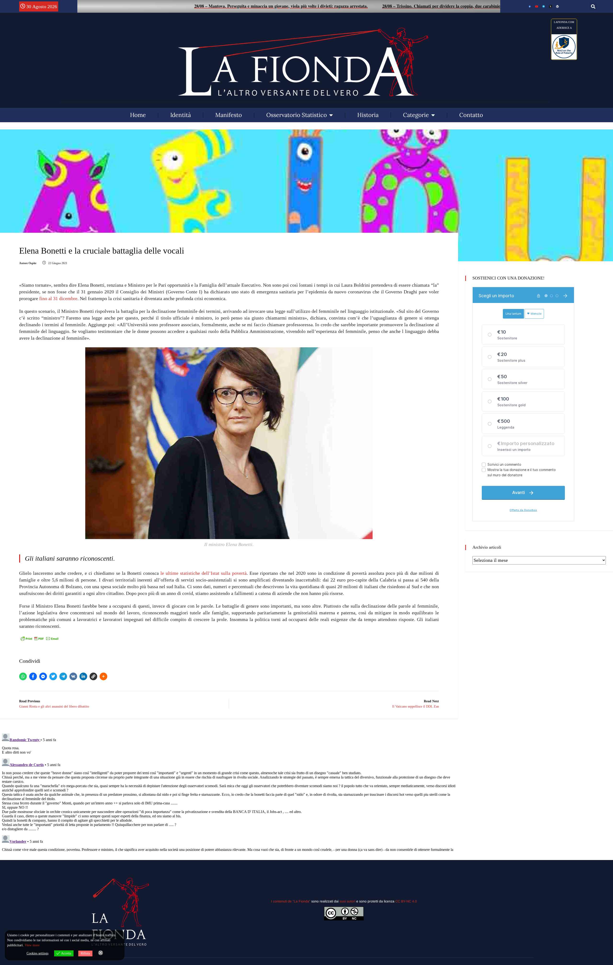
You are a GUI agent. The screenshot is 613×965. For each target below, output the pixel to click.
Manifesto (228, 115)
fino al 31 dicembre (58, 298)
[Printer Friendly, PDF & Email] (39, 638)
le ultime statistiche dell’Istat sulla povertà (203, 573)
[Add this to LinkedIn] (83, 676)
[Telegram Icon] (543, 6)
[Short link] (93, 676)
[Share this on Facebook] (33, 676)
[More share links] (103, 676)
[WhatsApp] (23, 676)
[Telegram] (63, 676)
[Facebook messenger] (43, 676)
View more (32, 945)
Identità (180, 115)
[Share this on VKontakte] (73, 676)
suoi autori (348, 901)
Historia (368, 115)
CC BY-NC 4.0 (406, 901)
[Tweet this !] (53, 676)
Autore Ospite (27, 263)
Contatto (471, 115)
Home (138, 115)
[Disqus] (229, 791)
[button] (593, 6)
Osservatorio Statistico (296, 115)
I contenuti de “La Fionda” (290, 901)
